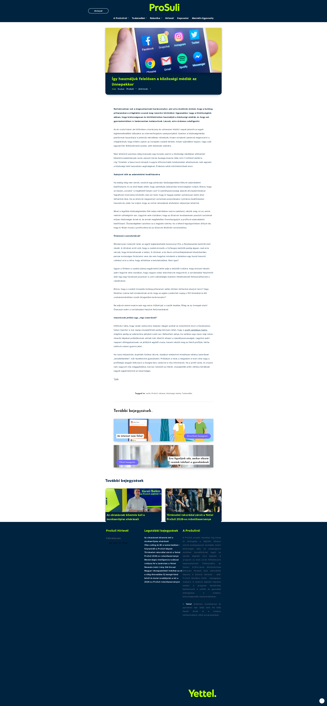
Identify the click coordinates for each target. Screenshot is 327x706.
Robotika (155, 18)
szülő (148, 393)
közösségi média (173, 393)
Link (116, 379)
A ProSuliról (120, 18)
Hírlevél (98, 11)
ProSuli (163, 6)
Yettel (189, 604)
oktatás (162, 393)
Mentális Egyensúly (203, 18)
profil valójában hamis (196, 330)
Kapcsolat (183, 18)
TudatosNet (138, 18)
